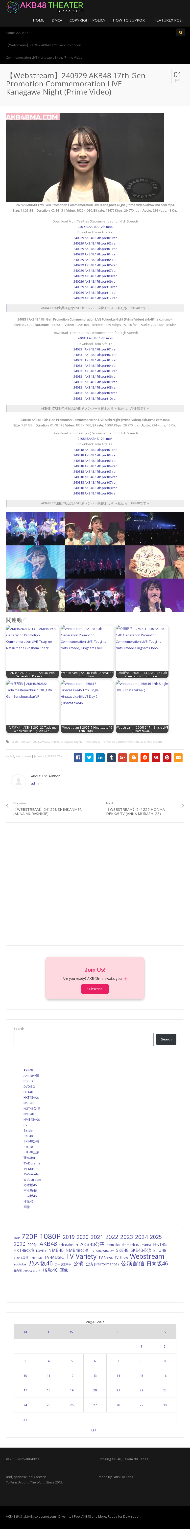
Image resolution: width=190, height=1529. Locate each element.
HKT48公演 (31, 1097)
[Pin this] (167, 757)
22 (141, 1390)
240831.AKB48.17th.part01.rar (95, 349)
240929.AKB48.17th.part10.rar (95, 287)
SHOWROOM (105, 1251)
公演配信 (132, 1263)
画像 (27, 1207)
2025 (156, 1237)
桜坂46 (50, 1270)
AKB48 (55, 741)
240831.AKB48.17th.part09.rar (95, 393)
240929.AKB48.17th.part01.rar (95, 238)
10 (25, 1375)
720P (30, 1236)
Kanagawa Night (70, 741)
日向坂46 (30, 1196)
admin (35, 783)
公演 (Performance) (102, 1263)
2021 (97, 1237)
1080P (14, 741)
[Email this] (178, 757)
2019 (69, 1237)
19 (71, 1390)
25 (48, 1405)
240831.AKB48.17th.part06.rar (95, 376)
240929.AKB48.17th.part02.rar (95, 243)
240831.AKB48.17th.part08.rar (95, 387)
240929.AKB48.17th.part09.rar (95, 281)
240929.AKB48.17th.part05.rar (95, 259)
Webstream (154, 741)
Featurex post (169, 20)
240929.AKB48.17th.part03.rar (95, 249)
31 (25, 1419)
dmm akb (113, 1245)
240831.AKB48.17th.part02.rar (95, 354)
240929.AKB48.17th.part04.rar (95, 254)
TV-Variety (31, 1174)
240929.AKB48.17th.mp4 (95, 226)
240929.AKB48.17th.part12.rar (95, 298)
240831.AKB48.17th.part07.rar (95, 382)
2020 (83, 1237)
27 (95, 1405)
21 (118, 1390)
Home (38, 20)
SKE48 (28, 1136)
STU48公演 (31, 1152)
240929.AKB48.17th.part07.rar (95, 270)
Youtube (20, 1264)
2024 (36, 741)
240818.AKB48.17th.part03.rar (95, 460)
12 (71, 1375)
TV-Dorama (32, 1163)
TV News (105, 1257)
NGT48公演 (32, 1108)
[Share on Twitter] (89, 757)
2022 (111, 1236)
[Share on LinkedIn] (100, 757)
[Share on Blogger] (133, 757)
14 (118, 1375)
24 (25, 1405)
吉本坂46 (30, 1190)
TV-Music (30, 1168)
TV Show (121, 1257)
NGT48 (28, 1103)
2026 (19, 1244)
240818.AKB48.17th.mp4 (95, 438)
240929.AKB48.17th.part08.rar (95, 276)
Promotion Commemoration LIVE (123, 741)
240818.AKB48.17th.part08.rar (95, 488)
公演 (78, 1263)
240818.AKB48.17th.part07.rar (95, 482)
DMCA (57, 20)
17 (25, 1390)
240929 (44, 741)
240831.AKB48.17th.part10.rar (95, 398)
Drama (146, 1244)
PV (25, 1125)
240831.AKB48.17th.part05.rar (95, 371)
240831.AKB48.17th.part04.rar (95, 365)
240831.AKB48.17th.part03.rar (95, 360)
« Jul (93, 1430)
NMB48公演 (32, 1119)
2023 (126, 1237)
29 (141, 1405)
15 (141, 1375)
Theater (29, 1157)
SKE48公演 (31, 1141)
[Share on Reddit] (145, 757)
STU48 (28, 1146)
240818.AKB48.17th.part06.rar (95, 477)
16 (164, 1375)
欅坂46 (28, 1201)
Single (28, 1130)
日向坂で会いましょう (27, 1270)
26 (71, 1405)
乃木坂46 (30, 1185)
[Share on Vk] (156, 757)
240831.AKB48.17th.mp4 (95, 338)
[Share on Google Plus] (122, 757)
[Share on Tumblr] (111, 757)
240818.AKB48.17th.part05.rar (95, 471)
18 (48, 1390)
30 (164, 1405)
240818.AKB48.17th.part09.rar (95, 493)
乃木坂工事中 (63, 1264)
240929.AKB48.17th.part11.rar (95, 292)
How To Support (130, 20)
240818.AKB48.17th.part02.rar (95, 455)
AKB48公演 (31, 1075)
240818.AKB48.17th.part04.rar (95, 466)
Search (19, 1028)
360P (17, 1238)
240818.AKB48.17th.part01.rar (95, 449)
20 (95, 1390)
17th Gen (25, 741)
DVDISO (29, 1086)
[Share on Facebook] (78, 757)
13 (95, 1375)
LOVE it (41, 1250)
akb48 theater (68, 1245)
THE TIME (36, 1257)
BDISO (28, 1081)
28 (118, 1405)
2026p (32, 1244)
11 (48, 1375)
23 (164, 1390)
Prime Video (91, 741)
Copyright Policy (87, 20)
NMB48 (29, 1114)
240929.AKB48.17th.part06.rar (95, 265)
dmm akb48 (130, 1245)
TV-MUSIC (54, 1257)
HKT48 (28, 1092)
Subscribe (95, 988)
